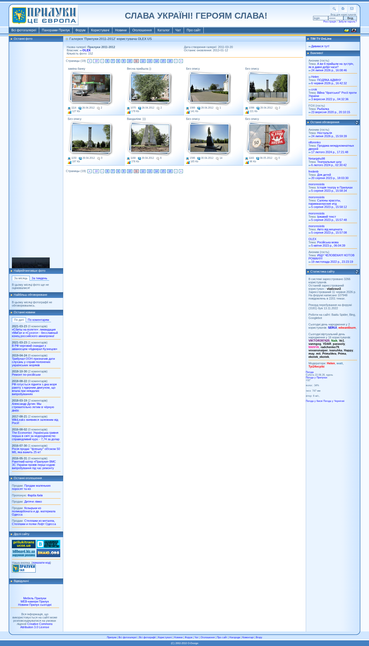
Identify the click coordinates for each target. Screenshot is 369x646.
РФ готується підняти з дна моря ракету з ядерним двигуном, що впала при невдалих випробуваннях (34, 389)
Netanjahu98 (316, 158)
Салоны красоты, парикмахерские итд (324, 202)
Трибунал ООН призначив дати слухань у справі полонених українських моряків (33, 362)
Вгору (259, 637)
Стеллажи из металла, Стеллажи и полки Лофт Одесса (34, 522)
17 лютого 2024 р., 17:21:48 (329, 152)
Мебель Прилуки (34, 598)
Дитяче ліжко (33, 501)
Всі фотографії (147, 637)
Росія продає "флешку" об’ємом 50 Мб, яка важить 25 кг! (36, 450)
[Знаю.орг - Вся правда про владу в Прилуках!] (48, 556)
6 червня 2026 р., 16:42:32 (329, 83)
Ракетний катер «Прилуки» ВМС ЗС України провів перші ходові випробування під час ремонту (34, 465)
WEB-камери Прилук (35, 601)
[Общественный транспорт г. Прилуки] (24, 547)
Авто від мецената (329, 229)
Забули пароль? (347, 21)
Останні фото (23, 38)
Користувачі (100, 30)
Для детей (324, 174)
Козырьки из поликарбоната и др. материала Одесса (33, 511)
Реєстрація (329, 21)
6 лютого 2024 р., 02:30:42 (329, 165)
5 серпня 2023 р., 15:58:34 (329, 190)
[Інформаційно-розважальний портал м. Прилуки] (24, 571)
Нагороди (234, 637)
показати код (41, 562)
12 (143, 61)
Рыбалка (323, 108)
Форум (80, 30)
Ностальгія (324, 132)
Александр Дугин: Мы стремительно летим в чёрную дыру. (33, 407)
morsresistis (316, 184)
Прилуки (111, 637)
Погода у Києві (314, 401)
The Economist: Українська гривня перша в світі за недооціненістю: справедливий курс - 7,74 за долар (35, 436)
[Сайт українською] (346, 31)
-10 (96, 61)
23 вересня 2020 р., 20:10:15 (330, 112)
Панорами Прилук (56, 30)
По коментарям (38, 319)
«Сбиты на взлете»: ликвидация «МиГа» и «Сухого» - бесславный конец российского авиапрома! (35, 333)
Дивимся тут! (320, 46)
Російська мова (327, 242)
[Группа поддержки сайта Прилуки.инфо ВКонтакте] (48, 547)
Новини (121, 30)
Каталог (163, 30)
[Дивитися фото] (91, 88)
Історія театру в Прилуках (335, 187)
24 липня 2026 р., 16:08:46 (329, 70)
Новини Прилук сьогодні (34, 604)
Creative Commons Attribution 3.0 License (36, 625)
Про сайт (194, 30)
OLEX (86, 50)
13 (149, 61)
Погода (310, 372)
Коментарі (248, 637)
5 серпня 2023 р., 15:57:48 (329, 219)
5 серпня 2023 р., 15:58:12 (329, 206)
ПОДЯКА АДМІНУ (329, 80)
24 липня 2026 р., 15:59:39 (329, 136)
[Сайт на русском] (353, 31)
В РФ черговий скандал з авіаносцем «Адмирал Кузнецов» (34, 347)
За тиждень (39, 278)
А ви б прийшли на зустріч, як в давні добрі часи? (331, 65)
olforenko (314, 142)
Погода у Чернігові (333, 401)
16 (170, 61)
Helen (315, 76)
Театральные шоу (329, 161)
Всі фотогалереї (23, 30)
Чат (178, 30)
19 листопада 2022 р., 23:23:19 (332, 261)
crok (314, 89)
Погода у (316, 377)
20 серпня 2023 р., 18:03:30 (329, 178)
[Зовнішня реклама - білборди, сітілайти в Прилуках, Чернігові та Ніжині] (24, 556)
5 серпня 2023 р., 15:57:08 (329, 232)
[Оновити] (357, 122)
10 (129, 61)
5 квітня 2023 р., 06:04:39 (328, 245)
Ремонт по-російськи (26, 374)
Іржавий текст (326, 216)
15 (163, 61)
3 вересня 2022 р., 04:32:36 (329, 99)
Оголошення (142, 30)
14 (156, 61)
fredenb (313, 171)
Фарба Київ (35, 495)
